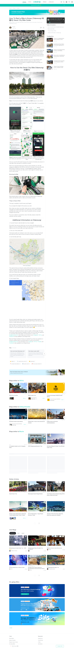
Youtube (11, 343)
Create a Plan (59, 646)
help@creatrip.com (13, 335)
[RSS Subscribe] (15, 646)
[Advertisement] (26, 310)
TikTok (35, 341)
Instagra (30, 341)
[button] (56, 27)
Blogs (14, 8)
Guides (18, 8)
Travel (10, 8)
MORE (11, 627)
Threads (39, 341)
